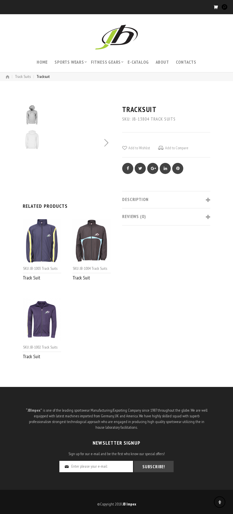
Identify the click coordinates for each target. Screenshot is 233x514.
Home (42, 62)
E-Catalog (138, 62)
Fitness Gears (106, 62)
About (162, 62)
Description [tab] (135, 199)
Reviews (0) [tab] (134, 216)
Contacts (186, 62)
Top (219, 502)
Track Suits (23, 76)
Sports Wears (69, 62)
